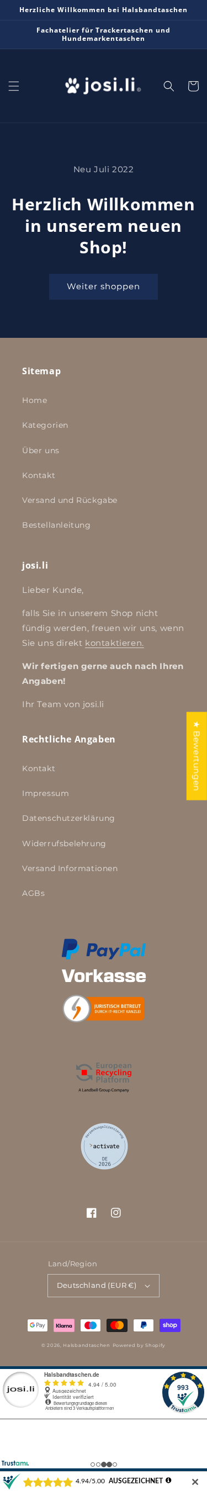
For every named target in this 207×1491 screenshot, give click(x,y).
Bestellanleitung (56, 525)
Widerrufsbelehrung (64, 843)
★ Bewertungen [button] (197, 755)
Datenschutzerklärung (68, 818)
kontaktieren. (114, 643)
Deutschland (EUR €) (97, 1285)
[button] (14, 86)
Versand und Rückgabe (70, 500)
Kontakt (38, 475)
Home (34, 400)
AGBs (33, 893)
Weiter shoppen (103, 286)
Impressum (45, 793)
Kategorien (45, 425)
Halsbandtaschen (86, 1345)
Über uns (41, 450)
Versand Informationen (70, 868)
